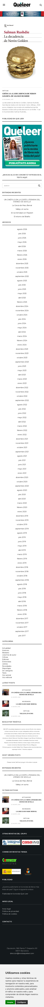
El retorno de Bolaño (22, 217)
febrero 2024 (22, 340)
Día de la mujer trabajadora (21, 731)
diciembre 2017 (22, 619)
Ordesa (24, 745)
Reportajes (6, 668)
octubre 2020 (22, 482)
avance (23, 729)
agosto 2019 (22, 533)
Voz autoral (6, 675)
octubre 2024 (22, 315)
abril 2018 (22, 601)
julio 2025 (22, 285)
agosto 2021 (22, 456)
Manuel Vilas (16, 738)
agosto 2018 (22, 584)
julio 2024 (22, 319)
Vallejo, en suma (22, 209)
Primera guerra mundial (9, 747)
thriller (19, 749)
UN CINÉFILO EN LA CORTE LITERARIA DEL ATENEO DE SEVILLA (22, 201)
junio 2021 (22, 465)
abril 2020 (22, 499)
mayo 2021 (22, 469)
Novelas (20, 745)
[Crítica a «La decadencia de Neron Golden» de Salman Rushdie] (22, 54)
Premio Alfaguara (32, 745)
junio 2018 (22, 593)
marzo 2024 (22, 336)
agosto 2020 (22, 490)
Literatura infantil (7, 738)
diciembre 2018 (22, 567)
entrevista (36, 731)
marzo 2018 (22, 606)
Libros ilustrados (10, 736)
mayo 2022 (22, 417)
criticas (6, 731)
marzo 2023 (22, 379)
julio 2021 (22, 460)
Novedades (6, 666)
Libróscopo (18, 736)
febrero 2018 (22, 610)
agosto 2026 (22, 229)
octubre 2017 (22, 627)
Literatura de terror (32, 736)
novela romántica (12, 745)
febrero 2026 (22, 255)
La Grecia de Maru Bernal (22, 205)
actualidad (11, 729)
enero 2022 (22, 435)
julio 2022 (22, 409)
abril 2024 (22, 332)
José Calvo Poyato (27, 733)
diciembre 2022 (22, 388)
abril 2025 (22, 298)
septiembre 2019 (22, 529)
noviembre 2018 (22, 571)
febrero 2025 (22, 302)
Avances (5, 650)
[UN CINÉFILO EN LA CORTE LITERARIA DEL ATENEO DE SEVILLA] (5, 692)
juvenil (34, 733)
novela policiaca (35, 742)
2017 (7, 729)
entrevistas (7, 733)
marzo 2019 (22, 554)
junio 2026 (22, 238)
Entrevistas (6, 661)
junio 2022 (22, 413)
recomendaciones (37, 747)
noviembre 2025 (22, 268)
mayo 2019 (22, 546)
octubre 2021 (22, 447)
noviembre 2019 (22, 520)
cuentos (11, 731)
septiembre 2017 (22, 631)
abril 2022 (22, 422)
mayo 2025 (22, 293)
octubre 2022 (22, 396)
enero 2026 (22, 259)
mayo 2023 (22, 370)
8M (4, 729)
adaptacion (18, 729)
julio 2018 (22, 589)
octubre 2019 (22, 524)
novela (36, 740)
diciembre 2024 (22, 306)
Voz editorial (7, 677)
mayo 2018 (22, 597)
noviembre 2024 (22, 311)
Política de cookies (9, 914)
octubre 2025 (22, 272)
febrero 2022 (22, 430)
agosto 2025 (22, 281)
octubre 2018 (22, 576)
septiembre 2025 (22, 276)
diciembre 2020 (22, 477)
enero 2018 (22, 614)
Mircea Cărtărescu (37, 738)
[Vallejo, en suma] (5, 713)
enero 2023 (22, 383)
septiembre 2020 (22, 486)
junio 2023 (22, 366)
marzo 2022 (22, 426)
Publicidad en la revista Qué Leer (15, 894)
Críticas (5, 90)
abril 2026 (22, 246)
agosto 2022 (22, 405)
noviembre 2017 (22, 623)
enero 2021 (22, 473)
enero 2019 (22, 563)
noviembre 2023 (22, 353)
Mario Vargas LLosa (25, 738)
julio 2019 (22, 537)
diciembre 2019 (22, 516)
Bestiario (5, 652)
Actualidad (6, 648)
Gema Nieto (14, 733)
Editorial (5, 659)
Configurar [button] (21, 1002)
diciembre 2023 (22, 349)
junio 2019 (22, 542)
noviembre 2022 (22, 392)
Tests (4, 673)
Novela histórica (18, 742)
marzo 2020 (22, 503)
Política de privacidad (10, 911)
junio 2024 (22, 323)
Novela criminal (8, 742)
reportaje (14, 749)
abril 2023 (22, 375)
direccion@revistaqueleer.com (22, 953)
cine (35, 729)
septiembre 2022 (22, 400)
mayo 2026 (22, 242)
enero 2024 (22, 345)
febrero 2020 (22, 507)
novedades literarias (28, 740)
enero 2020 (22, 512)
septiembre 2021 (22, 452)
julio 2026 (22, 234)
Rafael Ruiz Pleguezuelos (24, 747)
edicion (32, 731)
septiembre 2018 (22, 580)
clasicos (39, 729)
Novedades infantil (17, 740)
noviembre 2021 (22, 443)
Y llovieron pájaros (27, 749)
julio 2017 (22, 636)
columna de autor (9, 655)
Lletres (5, 664)
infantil (20, 733)
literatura (24, 736)
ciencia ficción (30, 729)
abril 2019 (22, 550)
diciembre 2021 (22, 439)
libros (38, 733)
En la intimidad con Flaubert (22, 213)
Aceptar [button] (10, 1002)
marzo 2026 (22, 251)
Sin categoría (7, 670)
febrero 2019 (22, 559)
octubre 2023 (22, 358)
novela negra (26, 742)
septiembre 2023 (22, 362)
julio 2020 (22, 494)
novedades (9, 740)
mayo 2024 (22, 328)
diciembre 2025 (22, 263)
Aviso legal (6, 909)
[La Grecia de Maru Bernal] (5, 703)
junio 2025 (22, 289)
